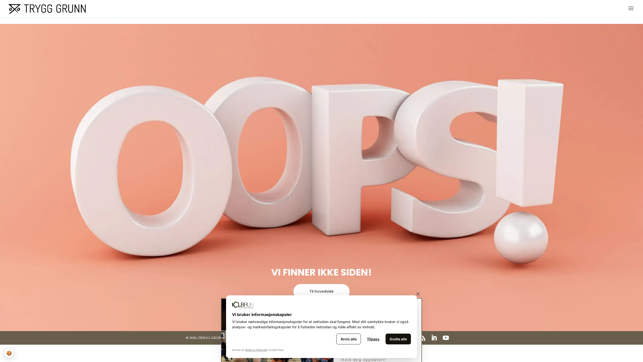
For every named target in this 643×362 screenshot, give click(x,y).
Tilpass (373, 339)
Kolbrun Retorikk (256, 350)
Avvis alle (349, 339)
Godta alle (398, 339)
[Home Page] (47, 8)
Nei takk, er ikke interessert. (321, 359)
